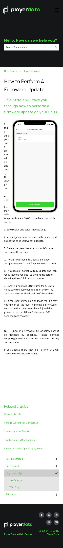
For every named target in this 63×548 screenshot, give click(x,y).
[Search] (56, 47)
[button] (56, 459)
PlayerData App (31, 70)
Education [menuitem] (11, 494)
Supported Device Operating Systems (23, 448)
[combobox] (28, 47)
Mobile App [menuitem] (15, 480)
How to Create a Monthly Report (20, 439)
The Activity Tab (12, 413)
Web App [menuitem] (14, 487)
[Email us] (56, 522)
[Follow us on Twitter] (49, 515)
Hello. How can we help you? (30, 40)
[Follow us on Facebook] (41, 515)
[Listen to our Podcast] (49, 522)
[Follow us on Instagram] (56, 515)
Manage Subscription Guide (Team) (21, 422)
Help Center (10, 70)
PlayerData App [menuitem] (14, 473)
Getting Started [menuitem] (14, 458)
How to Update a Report (17, 431)
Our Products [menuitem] (13, 465)
